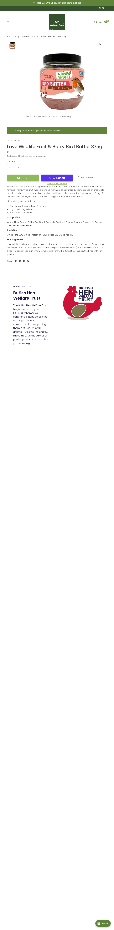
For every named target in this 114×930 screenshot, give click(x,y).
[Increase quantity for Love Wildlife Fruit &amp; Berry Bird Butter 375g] (18, 167)
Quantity (11, 161)
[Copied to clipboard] (28, 261)
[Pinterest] (24, 261)
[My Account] (100, 22)
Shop (17, 36)
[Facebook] (99, 8)
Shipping (22, 156)
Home (9, 36)
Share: (10, 261)
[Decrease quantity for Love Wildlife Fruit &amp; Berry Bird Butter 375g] (9, 167)
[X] (20, 261)
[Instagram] (103, 8)
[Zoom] (100, 44)
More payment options (57, 183)
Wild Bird (25, 36)
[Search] (95, 22)
